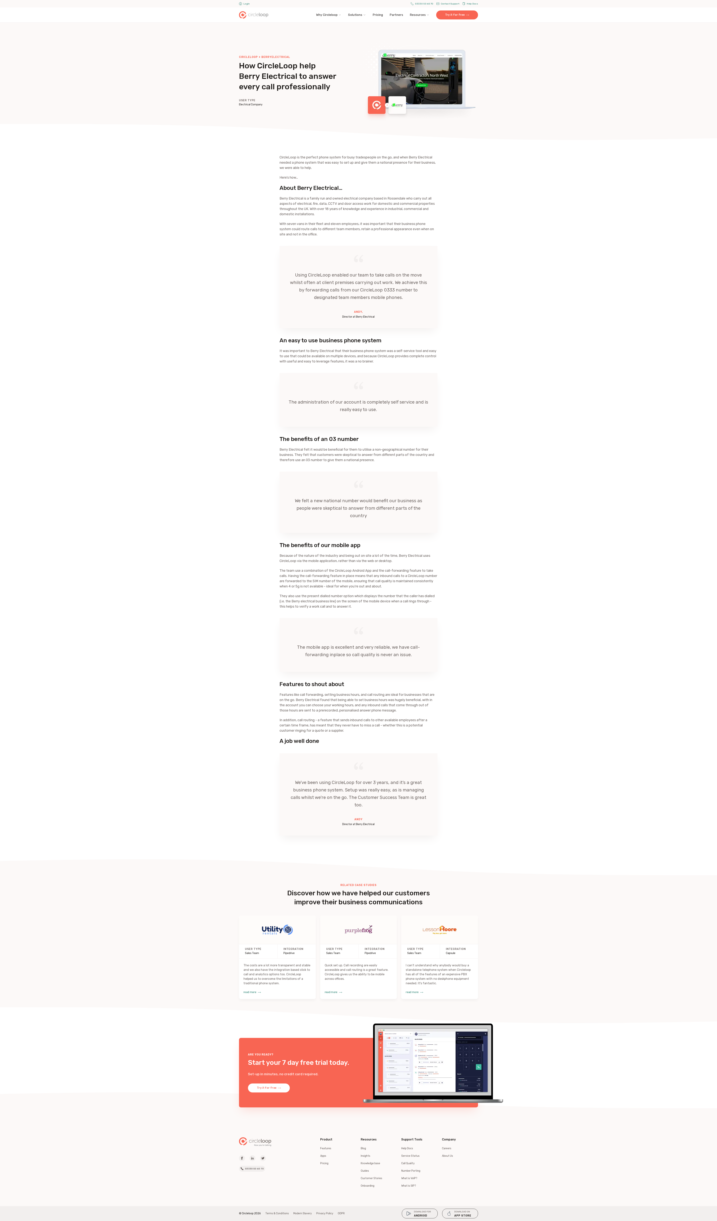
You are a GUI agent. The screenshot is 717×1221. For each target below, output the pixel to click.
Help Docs (472, 3)
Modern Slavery (302, 1213)
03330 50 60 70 (424, 3)
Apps (323, 1155)
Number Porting (410, 1170)
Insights (365, 1155)
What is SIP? (408, 1185)
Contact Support (450, 3)
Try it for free (455, 14)
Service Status (410, 1155)
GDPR (341, 1213)
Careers (446, 1148)
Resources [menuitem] (418, 15)
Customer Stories (371, 1178)
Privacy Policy (324, 1213)
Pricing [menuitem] (378, 15)
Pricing (324, 1163)
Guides (365, 1170)
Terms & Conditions (277, 1213)
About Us (447, 1155)
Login (246, 3)
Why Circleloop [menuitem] (327, 15)
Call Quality (408, 1163)
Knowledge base (370, 1163)
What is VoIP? (409, 1178)
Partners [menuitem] (396, 15)
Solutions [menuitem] (355, 15)
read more (249, 992)
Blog (363, 1148)
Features (325, 1148)
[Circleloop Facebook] (242, 1158)
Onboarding (367, 1185)
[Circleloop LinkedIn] (252, 1158)
